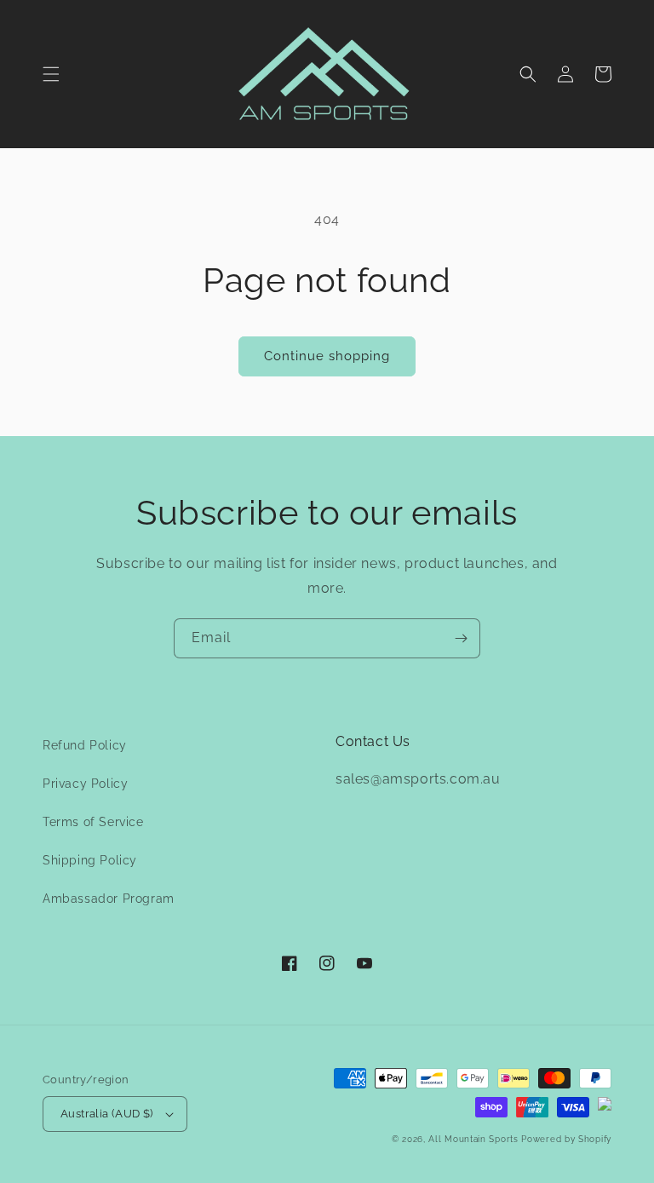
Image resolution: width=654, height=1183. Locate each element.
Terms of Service (93, 822)
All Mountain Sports (473, 1139)
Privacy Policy (85, 783)
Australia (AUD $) (106, 1113)
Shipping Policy (90, 860)
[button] (51, 74)
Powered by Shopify (566, 1139)
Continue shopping (327, 356)
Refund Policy (85, 745)
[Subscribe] (460, 638)
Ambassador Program (109, 898)
